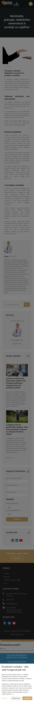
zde (12, 694)
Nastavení (4, 698)
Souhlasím (27, 698)
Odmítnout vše (16, 698)
